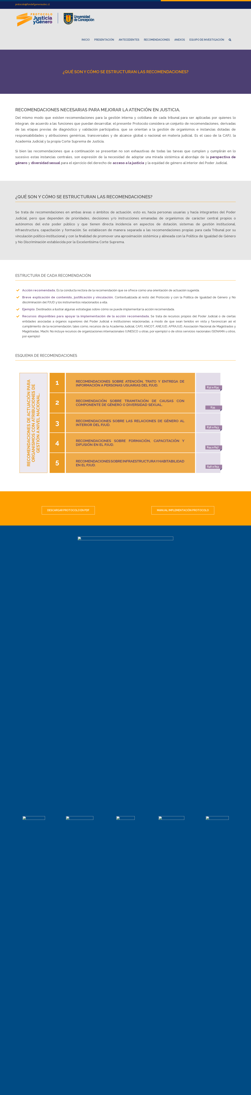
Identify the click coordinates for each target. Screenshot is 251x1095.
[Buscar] (230, 39)
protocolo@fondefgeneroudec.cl (32, 4)
